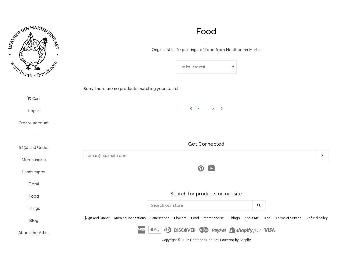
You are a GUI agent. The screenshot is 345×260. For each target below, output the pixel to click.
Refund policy (317, 218)
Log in (34, 110)
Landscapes (33, 171)
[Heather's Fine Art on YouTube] (211, 169)
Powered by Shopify (235, 240)
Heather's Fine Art (204, 240)
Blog (33, 220)
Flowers (180, 218)
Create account (34, 123)
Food (34, 196)
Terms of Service (288, 218)
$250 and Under (34, 147)
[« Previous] (191, 109)
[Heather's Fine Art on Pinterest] (201, 169)
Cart (35, 98)
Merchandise (34, 159)
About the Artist (33, 232)
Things (33, 208)
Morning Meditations (130, 218)
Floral (33, 184)
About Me (251, 218)
